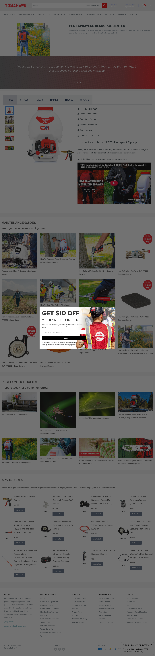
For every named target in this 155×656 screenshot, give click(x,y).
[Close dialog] (114, 309)
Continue (64, 338)
